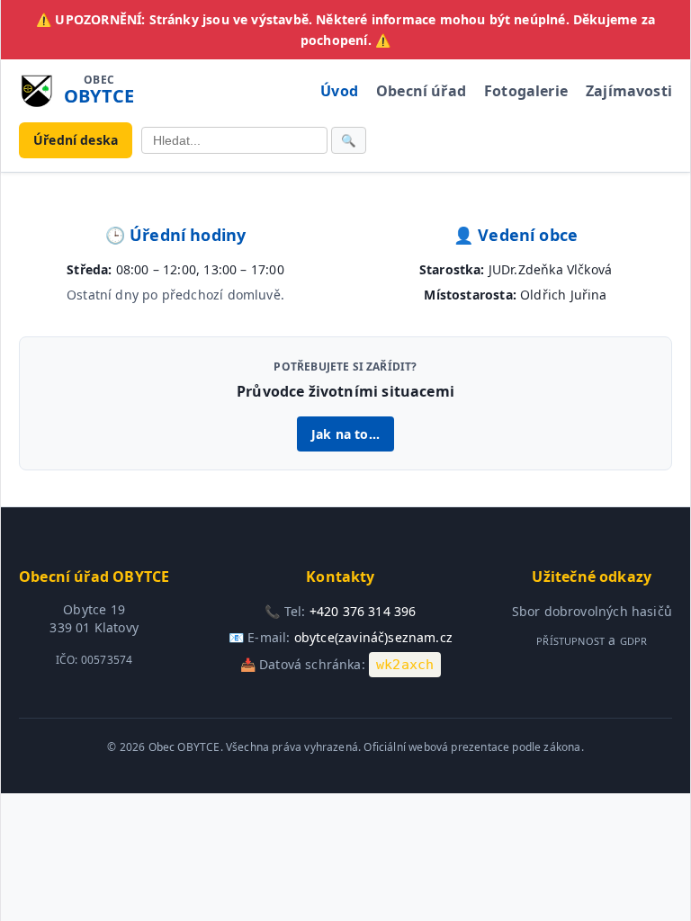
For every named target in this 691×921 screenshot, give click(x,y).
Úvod (339, 91)
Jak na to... (345, 434)
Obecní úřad (421, 91)
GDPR (634, 641)
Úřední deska (75, 139)
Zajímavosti (629, 91)
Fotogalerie (526, 91)
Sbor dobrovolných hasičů (592, 611)
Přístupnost (570, 641)
